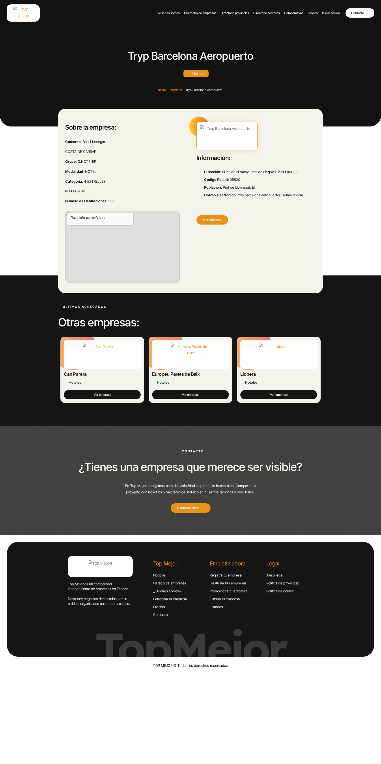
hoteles (198, 73)
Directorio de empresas (200, 13)
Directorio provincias (235, 13)
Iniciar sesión (331, 13)
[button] (212, 220)
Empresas (176, 90)
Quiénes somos (169, 13)
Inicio (162, 90)
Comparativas (293, 13)
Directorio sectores (266, 13)
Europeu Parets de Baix (176, 374)
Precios (313, 13)
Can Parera (75, 374)
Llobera (248, 374)
